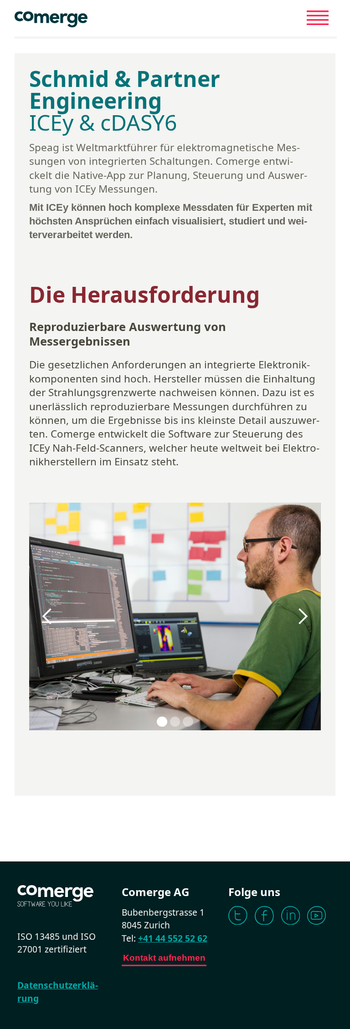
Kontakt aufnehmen (164, 958)
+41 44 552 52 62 (172, 938)
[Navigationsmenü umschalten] (318, 17)
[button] (47, 616)
